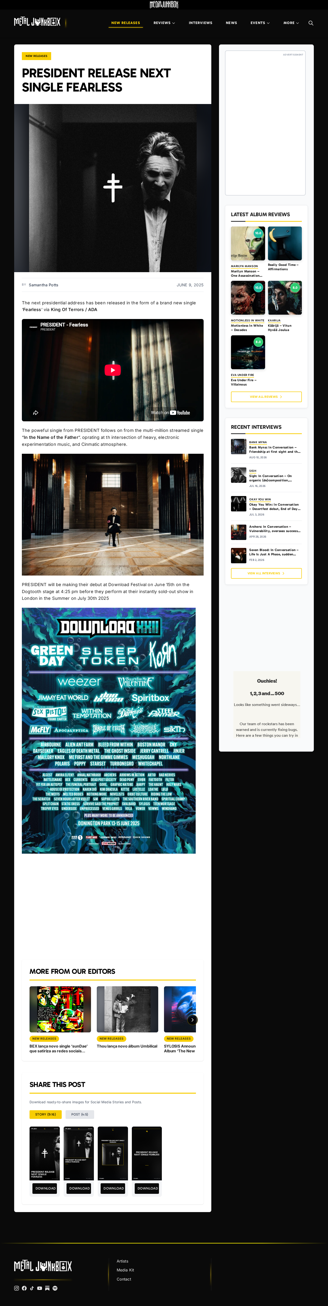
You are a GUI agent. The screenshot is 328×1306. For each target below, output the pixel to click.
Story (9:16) (45, 1114)
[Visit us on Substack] (47, 1288)
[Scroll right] (192, 1020)
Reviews (162, 23)
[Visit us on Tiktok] (32, 1288)
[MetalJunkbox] (37, 21)
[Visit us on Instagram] (16, 1288)
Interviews (201, 23)
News (231, 23)
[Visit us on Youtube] (39, 1288)
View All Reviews (264, 397)
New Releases (125, 23)
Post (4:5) (79, 1114)
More (289, 23)
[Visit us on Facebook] (24, 1288)
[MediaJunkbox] (164, 5)
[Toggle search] (311, 23)
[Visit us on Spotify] (55, 1288)
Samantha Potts (43, 284)
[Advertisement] (112, 906)
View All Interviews (264, 573)
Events (258, 23)
